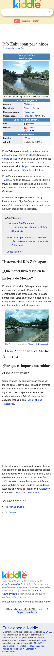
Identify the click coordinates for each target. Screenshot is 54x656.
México (30, 123)
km (29, 137)
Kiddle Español (9, 645)
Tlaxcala (31, 127)
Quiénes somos (37, 645)
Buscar (49, 12)
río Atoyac (23, 166)
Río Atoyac (29, 111)
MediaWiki (38, 643)
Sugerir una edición (27, 612)
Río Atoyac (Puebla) (15, 506)
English (36, 21)
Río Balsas (29, 104)
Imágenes (26, 21)
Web (17, 21)
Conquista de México (13, 301)
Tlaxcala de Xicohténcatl (38, 344)
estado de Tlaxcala (12, 158)
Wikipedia (41, 640)
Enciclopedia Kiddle (12, 584)
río (27, 151)
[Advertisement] (27, 32)
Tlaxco (5, 180)
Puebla (30, 130)
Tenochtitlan (30, 301)
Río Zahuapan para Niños (15, 601)
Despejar (43, 12)
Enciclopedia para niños (13, 47)
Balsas (39, 170)
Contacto (30, 648)
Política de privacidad (12, 648)
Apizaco (44, 488)
